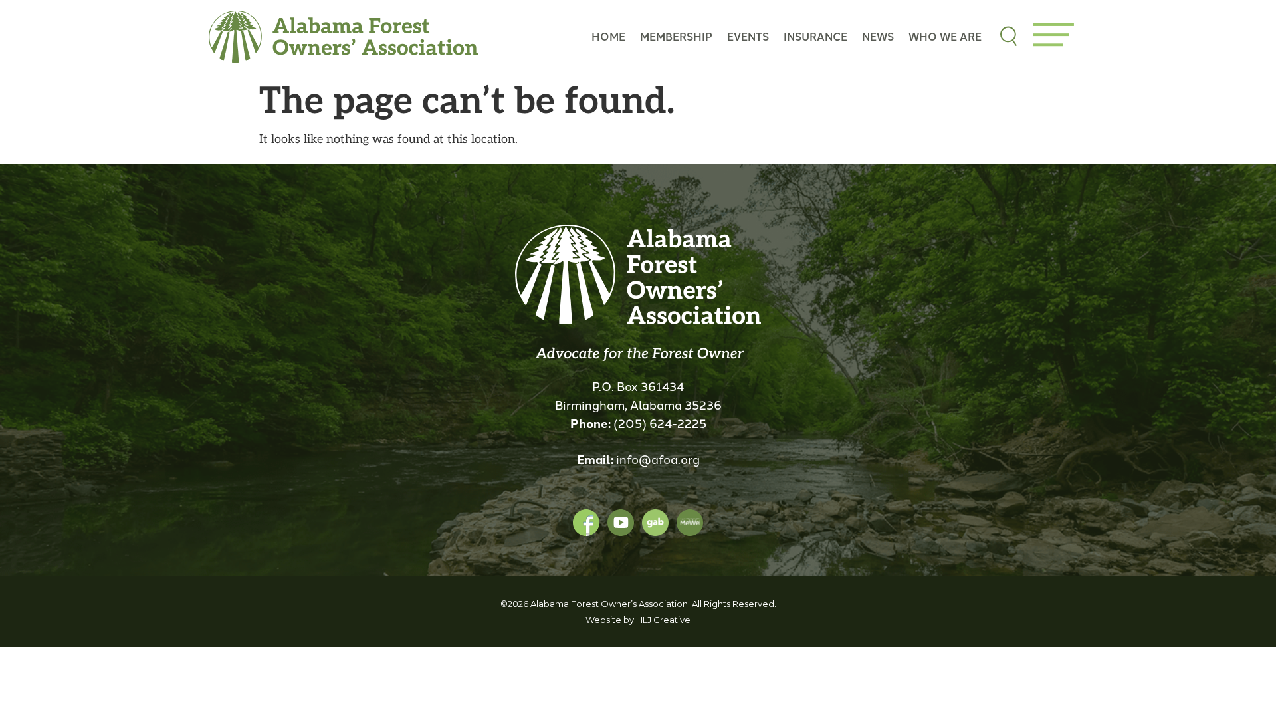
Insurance (815, 36)
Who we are (945, 36)
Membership (676, 36)
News (878, 36)
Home (608, 36)
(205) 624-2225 (659, 422)
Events (748, 36)
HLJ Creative (663, 619)
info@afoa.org (658, 458)
